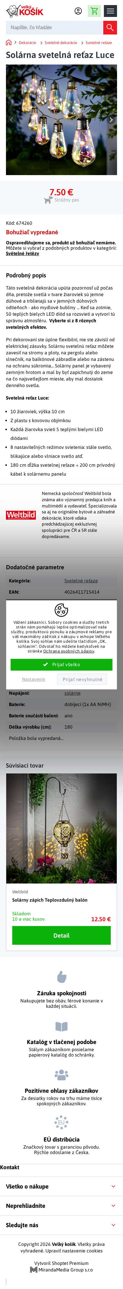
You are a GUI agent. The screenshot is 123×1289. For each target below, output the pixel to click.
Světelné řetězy (22, 253)
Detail (61, 935)
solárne (72, 693)
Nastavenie (33, 679)
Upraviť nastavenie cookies (74, 1250)
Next (111, 119)
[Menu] (110, 11)
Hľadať (110, 27)
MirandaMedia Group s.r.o (65, 1269)
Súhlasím (62, 665)
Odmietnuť (82, 679)
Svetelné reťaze (81, 580)
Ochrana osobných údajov (68, 651)
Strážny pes (67, 199)
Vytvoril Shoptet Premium (61, 1263)
